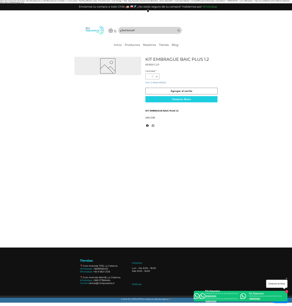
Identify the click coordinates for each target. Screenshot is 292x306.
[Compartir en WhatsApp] (153, 125)
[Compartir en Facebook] (147, 125)
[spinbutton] (152, 76)
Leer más (150, 117)
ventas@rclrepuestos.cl (102, 283)
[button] (113, 30)
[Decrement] (148, 76)
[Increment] (157, 76)
